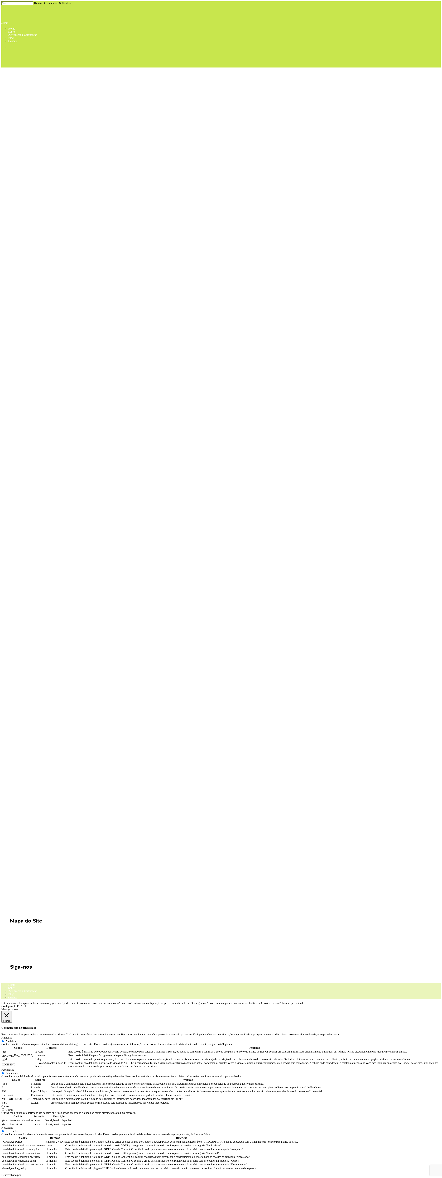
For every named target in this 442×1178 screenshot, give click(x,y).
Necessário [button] (7, 1127)
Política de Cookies (259, 1003)
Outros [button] (5, 1106)
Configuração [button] (8, 1006)
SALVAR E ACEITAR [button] (14, 1171)
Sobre (11, 31)
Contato (12, 41)
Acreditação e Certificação (22, 34)
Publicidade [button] (7, 1069)
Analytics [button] (6, 1037)
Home (11, 28)
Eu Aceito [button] (22, 1006)
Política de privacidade (291, 1003)
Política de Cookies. (350, 1034)
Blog (11, 37)
